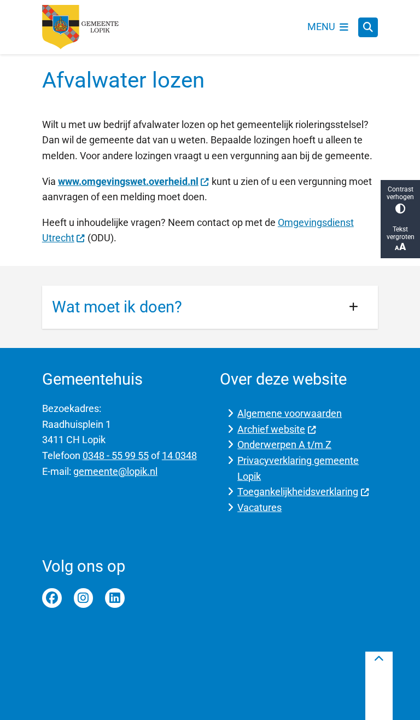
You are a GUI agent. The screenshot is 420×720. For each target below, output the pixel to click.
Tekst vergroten (401, 233)
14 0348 (179, 455)
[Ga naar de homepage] (80, 27)
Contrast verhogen (400, 193)
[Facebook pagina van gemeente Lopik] (52, 598)
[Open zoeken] (368, 27)
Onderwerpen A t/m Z (284, 444)
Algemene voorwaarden (289, 413)
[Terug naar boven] (379, 686)
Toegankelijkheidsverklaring (297, 491)
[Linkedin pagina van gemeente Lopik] (115, 598)
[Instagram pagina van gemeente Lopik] (84, 598)
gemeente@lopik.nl (115, 471)
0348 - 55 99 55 (116, 455)
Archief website (271, 429)
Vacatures (259, 507)
